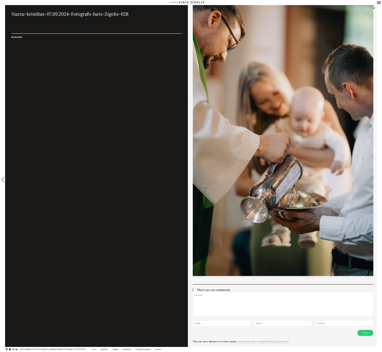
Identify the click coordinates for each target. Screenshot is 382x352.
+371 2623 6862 (80, 349)
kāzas (94, 349)
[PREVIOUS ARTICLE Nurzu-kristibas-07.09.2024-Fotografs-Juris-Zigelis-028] (2, 180)
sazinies (158, 349)
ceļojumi (115, 349)
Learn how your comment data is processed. (263, 341)
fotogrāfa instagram (143, 349)
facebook (11, 349)
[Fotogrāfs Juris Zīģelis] (186, 2)
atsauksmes (127, 349)
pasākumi (104, 349)
